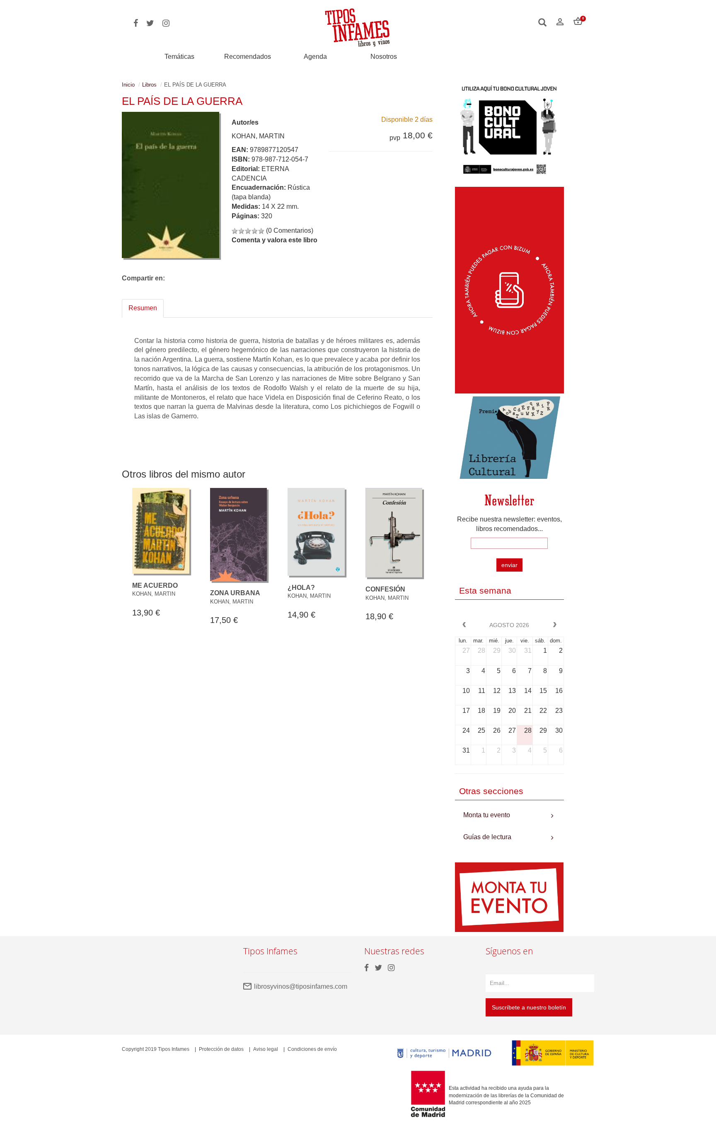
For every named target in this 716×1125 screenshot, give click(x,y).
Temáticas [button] (179, 56)
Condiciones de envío (312, 1049)
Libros (149, 85)
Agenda (315, 56)
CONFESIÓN (385, 589)
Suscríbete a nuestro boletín (529, 1007)
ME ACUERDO (155, 585)
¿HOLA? (301, 587)
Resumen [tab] (142, 307)
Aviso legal (265, 1049)
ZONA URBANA (235, 592)
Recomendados (247, 56)
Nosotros (383, 56)
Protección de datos (221, 1049)
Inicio (128, 85)
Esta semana (485, 590)
